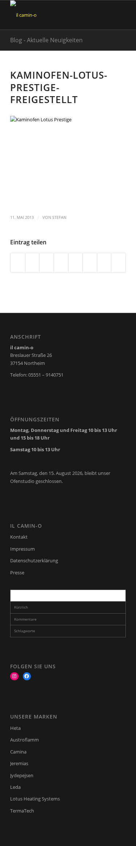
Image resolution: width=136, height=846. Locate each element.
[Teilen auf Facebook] (18, 262)
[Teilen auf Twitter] (32, 262)
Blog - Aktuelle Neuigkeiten (46, 40)
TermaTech (22, 810)
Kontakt (19, 537)
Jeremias (19, 763)
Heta (15, 728)
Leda (15, 787)
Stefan (59, 217)
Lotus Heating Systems (35, 798)
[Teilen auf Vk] (90, 262)
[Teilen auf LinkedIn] (61, 262)
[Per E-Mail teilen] (118, 262)
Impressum (22, 549)
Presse (17, 572)
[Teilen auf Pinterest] (47, 262)
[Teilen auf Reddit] (104, 262)
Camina (18, 751)
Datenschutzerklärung (34, 560)
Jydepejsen (21, 775)
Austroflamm (24, 739)
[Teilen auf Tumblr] (76, 262)
